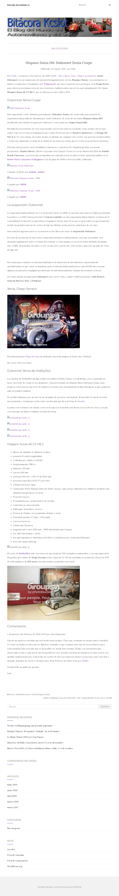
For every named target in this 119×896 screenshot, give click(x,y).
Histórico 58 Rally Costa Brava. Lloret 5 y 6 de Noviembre (35, 742)
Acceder (11, 849)
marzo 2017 (12, 807)
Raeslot (81, 401)
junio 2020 (12, 784)
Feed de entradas (15, 855)
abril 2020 (12, 796)
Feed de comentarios (17, 860)
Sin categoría (59, 48)
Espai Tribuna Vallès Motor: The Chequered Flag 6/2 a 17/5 (76, 698)
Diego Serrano (32, 356)
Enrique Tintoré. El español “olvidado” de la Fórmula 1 (33, 731)
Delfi (73, 69)
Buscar (105, 706)
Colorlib (57, 887)
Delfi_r (15, 76)
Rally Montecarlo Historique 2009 (29, 694)
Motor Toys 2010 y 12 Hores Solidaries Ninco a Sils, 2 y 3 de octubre (40, 748)
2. (35, 661)
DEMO (85, 661)
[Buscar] (110, 5)
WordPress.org (14, 866)
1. (8, 634)
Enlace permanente (87, 76)
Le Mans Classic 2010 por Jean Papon (25, 737)
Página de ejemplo (18, 5)
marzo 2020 (13, 801)
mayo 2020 (12, 790)
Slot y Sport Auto (67, 76)
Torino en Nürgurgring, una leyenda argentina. (30, 725)
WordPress (76, 887)
